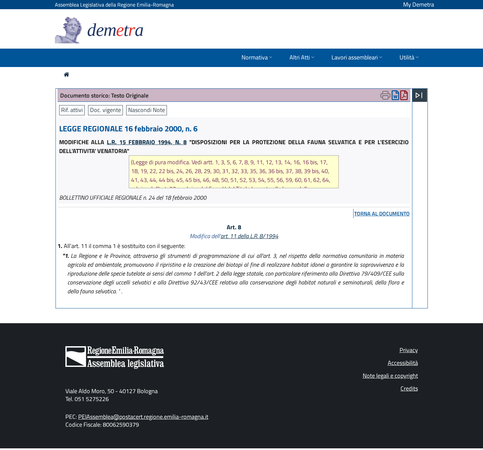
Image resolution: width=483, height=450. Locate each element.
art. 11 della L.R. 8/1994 (249, 236)
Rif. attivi (72, 109)
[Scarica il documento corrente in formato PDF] (404, 96)
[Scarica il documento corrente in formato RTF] (395, 96)
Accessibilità (403, 362)
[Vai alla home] (66, 74)
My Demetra (418, 4)
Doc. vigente (105, 109)
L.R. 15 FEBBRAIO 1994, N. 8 (147, 142)
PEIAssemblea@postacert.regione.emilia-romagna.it (143, 416)
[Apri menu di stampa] (385, 95)
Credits (409, 388)
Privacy (409, 350)
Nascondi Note (146, 109)
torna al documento (382, 213)
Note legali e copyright (390, 375)
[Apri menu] (419, 95)
